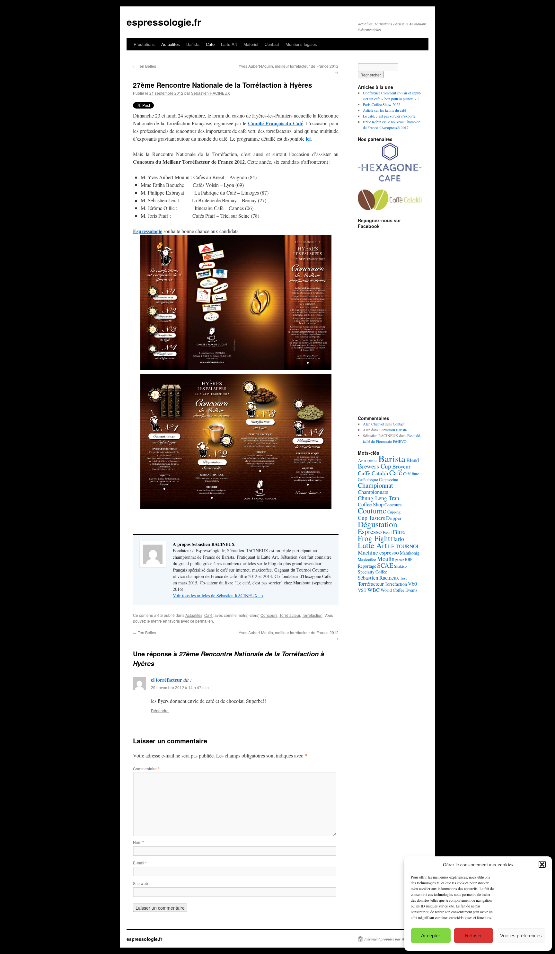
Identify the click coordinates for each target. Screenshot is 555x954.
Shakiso (400, 566)
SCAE (385, 565)
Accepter (430, 935)
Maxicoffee (367, 559)
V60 (412, 583)
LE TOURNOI (403, 546)
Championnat (375, 485)
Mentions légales (301, 44)
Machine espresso (378, 552)
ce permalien (201, 621)
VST (362, 590)
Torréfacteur (289, 615)
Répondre (160, 710)
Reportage (367, 566)
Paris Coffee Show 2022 (381, 104)
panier (399, 559)
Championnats (373, 491)
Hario (397, 539)
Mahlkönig (409, 553)
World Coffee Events (399, 590)
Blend (412, 460)
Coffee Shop (370, 504)
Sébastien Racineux (378, 577)
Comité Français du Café (276, 123)
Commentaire (146, 768)
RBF (408, 559)
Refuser (473, 935)
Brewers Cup (374, 466)
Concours (269, 615)
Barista (192, 44)
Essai (387, 532)
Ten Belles (144, 66)
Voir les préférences (521, 935)
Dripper (393, 517)
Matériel (250, 44)
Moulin (385, 559)
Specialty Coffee (372, 572)
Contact (272, 44)
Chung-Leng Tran (378, 498)
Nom (138, 842)
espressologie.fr (164, 22)
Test (403, 578)
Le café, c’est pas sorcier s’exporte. (389, 115)
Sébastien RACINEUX (210, 93)
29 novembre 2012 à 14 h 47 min (180, 687)
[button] (542, 864)
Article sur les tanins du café (384, 110)
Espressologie (147, 231)
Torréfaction (312, 615)
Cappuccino (388, 479)
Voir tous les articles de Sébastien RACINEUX (218, 595)
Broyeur (401, 466)
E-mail (140, 862)
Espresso (370, 531)
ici (308, 138)
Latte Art (229, 44)
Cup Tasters (371, 517)
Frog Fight (374, 538)
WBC (373, 589)
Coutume (372, 510)
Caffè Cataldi (373, 473)
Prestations (144, 44)
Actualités (170, 44)
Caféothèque (368, 479)
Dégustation (377, 524)
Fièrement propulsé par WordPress (391, 938)
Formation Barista (393, 429)
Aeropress (367, 460)
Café (210, 44)
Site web (140, 883)
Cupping (394, 511)
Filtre (398, 532)
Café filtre (411, 473)
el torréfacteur (166, 679)
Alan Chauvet (373, 423)
